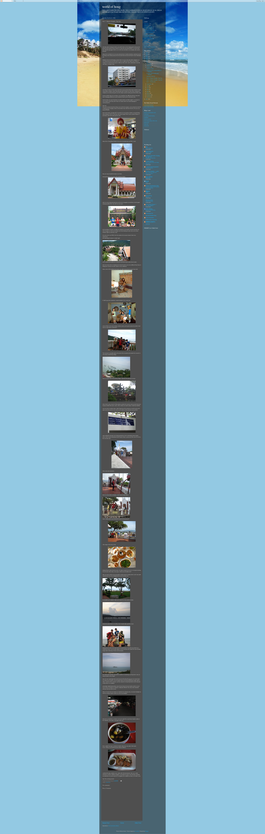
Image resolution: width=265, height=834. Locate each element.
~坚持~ (147, 192)
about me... (146, 23)
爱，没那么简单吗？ (150, 205)
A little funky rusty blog (151, 219)
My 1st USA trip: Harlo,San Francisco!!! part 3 (151, 173)
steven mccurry (147, 119)
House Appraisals (149, 148)
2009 (147, 60)
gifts (145, 33)
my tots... (146, 45)
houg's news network (148, 35)
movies (145, 40)
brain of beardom (150, 217)
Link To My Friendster (149, 106)
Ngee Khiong (149, 195)
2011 (147, 56)
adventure (108, 782)
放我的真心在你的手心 (150, 221)
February (149, 94)
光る (147, 146)
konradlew (137, 831)
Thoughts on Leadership (150, 158)
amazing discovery (148, 27)
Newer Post (105, 823)
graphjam (146, 117)
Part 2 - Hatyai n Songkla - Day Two (154, 78)
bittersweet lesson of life (149, 30)
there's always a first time (149, 46)
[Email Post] (121, 780)
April (148, 91)
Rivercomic (146, 122)
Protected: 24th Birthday (150, 210)
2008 (147, 61)
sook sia (148, 223)
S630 (147, 182)
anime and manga (148, 28)
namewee (146, 114)
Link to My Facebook (148, 105)
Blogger (147, 831)
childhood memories (148, 32)
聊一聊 (147, 181)
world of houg (111, 6)
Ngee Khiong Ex (149, 151)
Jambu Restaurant (149, 201)
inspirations (146, 37)
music (145, 41)
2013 (147, 52)
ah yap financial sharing (149, 115)
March (148, 93)
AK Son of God (149, 200)
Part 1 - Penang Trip (151, 81)
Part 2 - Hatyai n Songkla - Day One (154, 80)
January (149, 96)
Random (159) (148, 152)
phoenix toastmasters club (150, 112)
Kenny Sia (146, 125)
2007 (147, 99)
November (149, 65)
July (148, 85)
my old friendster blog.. (151, 215)
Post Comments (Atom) (113, 825)
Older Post (138, 823)
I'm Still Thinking (150, 161)
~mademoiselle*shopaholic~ (152, 166)
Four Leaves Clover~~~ (151, 204)
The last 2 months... (150, 168)
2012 (147, 54)
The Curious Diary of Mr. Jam (150, 120)
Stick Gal (146, 124)
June (148, 87)
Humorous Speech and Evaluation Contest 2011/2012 (152, 187)
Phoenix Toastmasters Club (152, 185)
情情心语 (148, 191)
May (148, 89)
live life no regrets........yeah (152, 171)
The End (147, 196)
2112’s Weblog (149, 208)
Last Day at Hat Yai (151, 76)
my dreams (146, 43)
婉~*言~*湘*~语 (149, 176)
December (149, 63)
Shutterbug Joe (149, 213)
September (149, 84)
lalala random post (148, 38)
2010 (147, 58)
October (149, 67)
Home (122, 823)
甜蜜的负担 (148, 178)
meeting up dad (150, 68)
